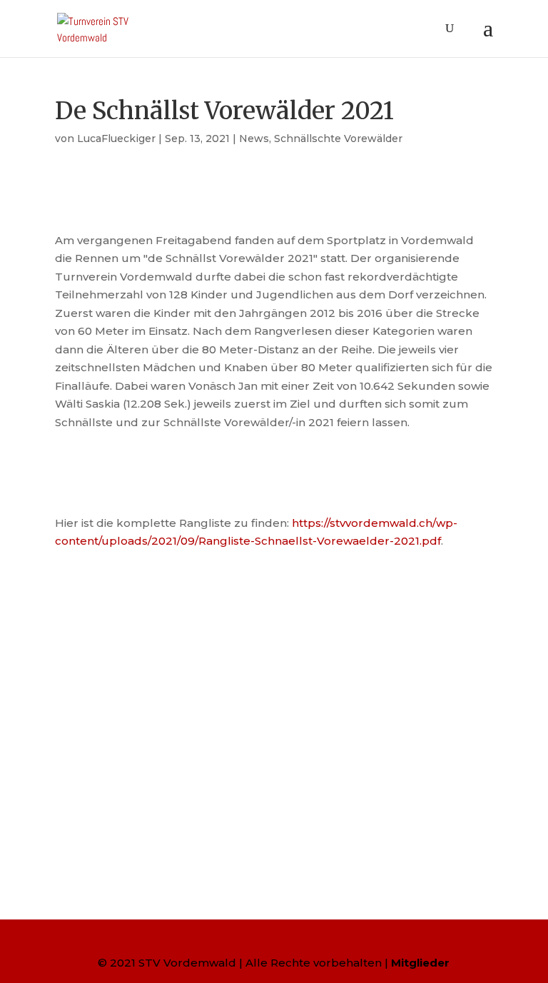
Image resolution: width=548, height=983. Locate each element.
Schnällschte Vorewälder (338, 138)
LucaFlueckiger (116, 138)
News (254, 138)
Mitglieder (420, 962)
